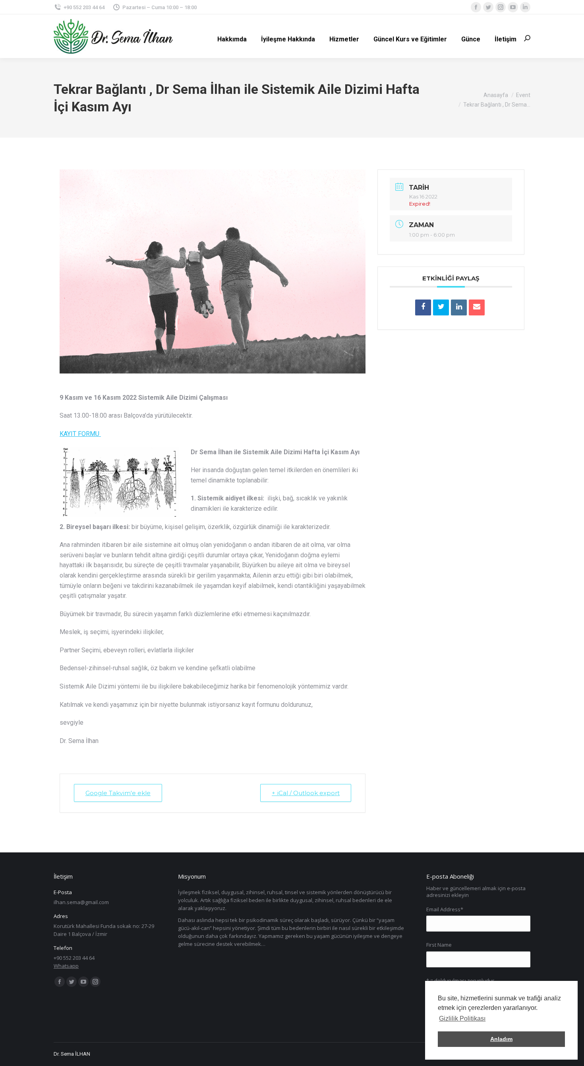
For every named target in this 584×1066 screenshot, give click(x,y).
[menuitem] (232, 39)
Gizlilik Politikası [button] (462, 1018)
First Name (439, 944)
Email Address (444, 909)
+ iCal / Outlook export (306, 793)
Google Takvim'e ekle (118, 793)
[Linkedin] (459, 307)
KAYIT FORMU (80, 434)
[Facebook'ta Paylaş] (423, 307)
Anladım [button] (501, 1039)
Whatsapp (66, 965)
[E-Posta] (477, 307)
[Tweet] (441, 307)
